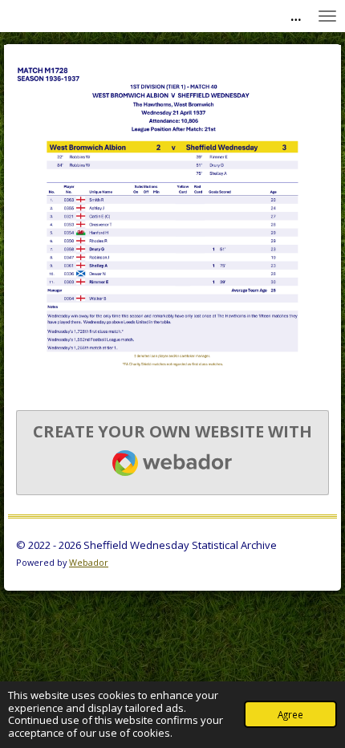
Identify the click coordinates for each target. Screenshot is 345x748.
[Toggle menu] (327, 16)
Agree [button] (290, 714)
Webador (88, 562)
